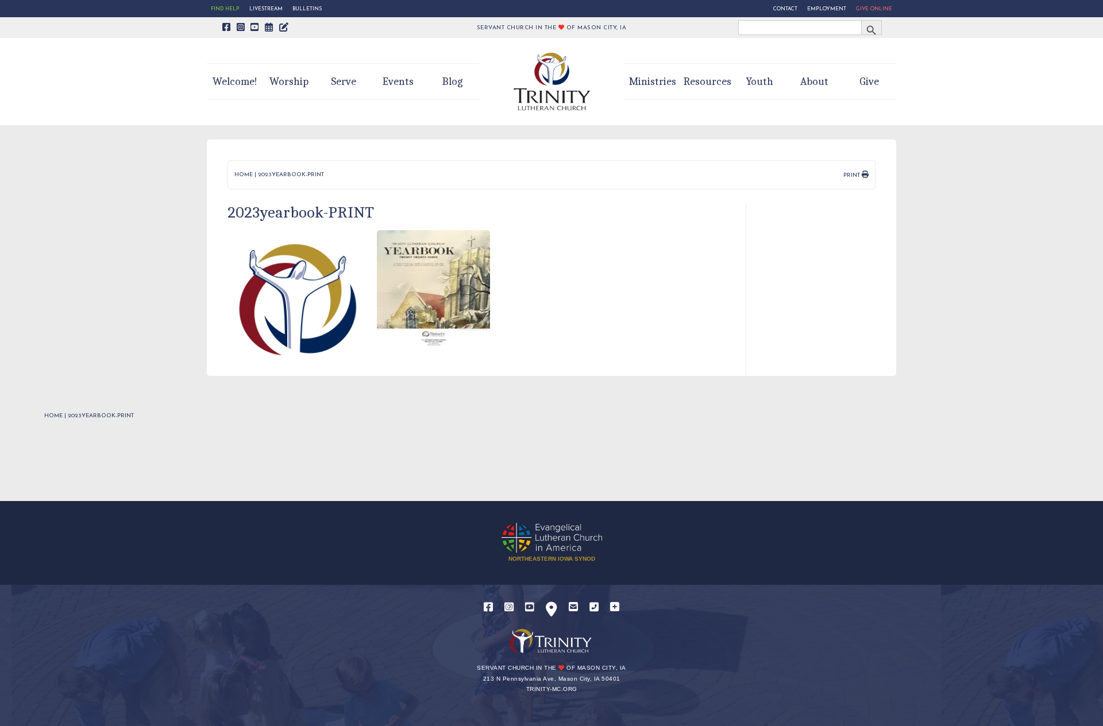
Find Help (225, 8)
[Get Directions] (551, 611)
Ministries (652, 81)
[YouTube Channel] (254, 28)
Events (398, 81)
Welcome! (235, 81)
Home (243, 175)
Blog (452, 81)
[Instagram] (509, 607)
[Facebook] (488, 607)
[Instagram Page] (241, 28)
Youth (759, 81)
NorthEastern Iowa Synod (551, 559)
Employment (826, 8)
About (814, 81)
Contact (785, 8)
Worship (288, 81)
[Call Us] (594, 607)
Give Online (874, 8)
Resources (707, 81)
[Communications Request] (614, 607)
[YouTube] (529, 607)
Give (869, 81)
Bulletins (307, 8)
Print (852, 175)
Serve (343, 81)
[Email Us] (573, 607)
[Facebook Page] (226, 28)
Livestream (266, 8)
